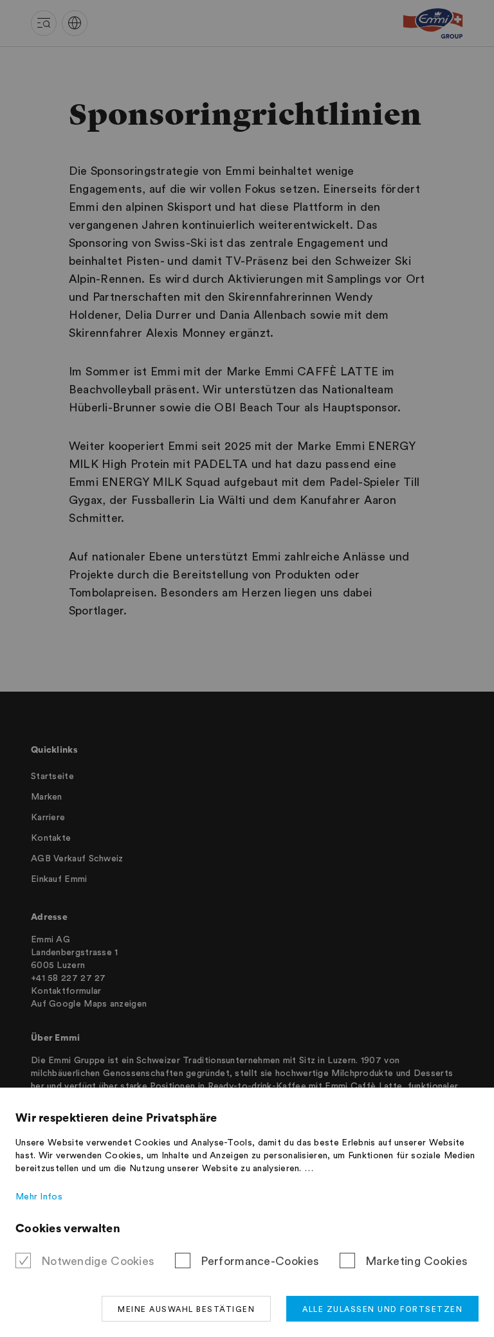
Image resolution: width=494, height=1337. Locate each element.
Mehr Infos (38, 1196)
